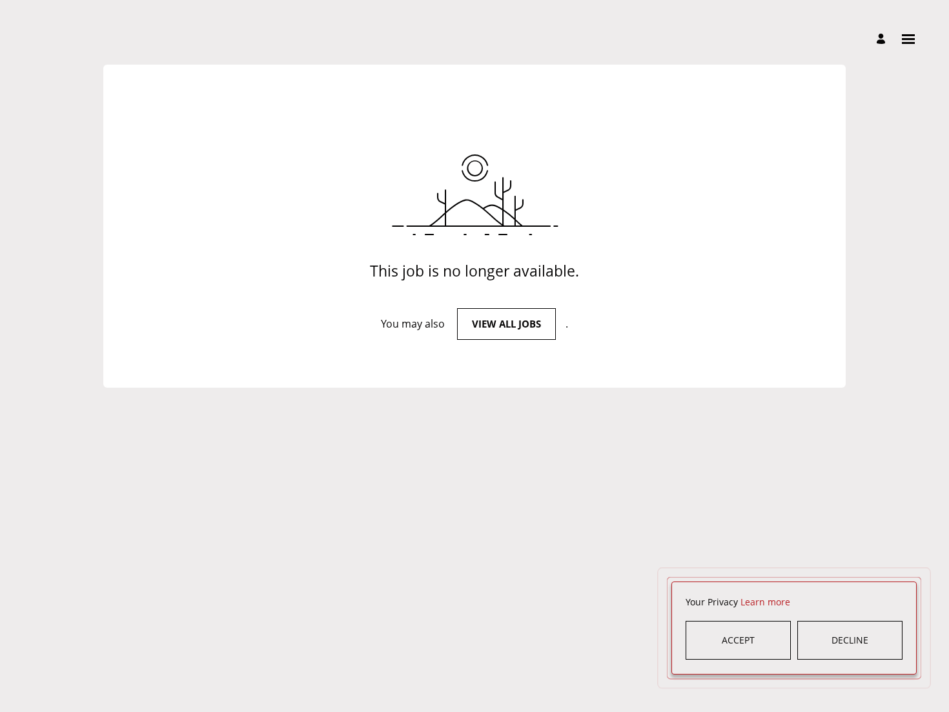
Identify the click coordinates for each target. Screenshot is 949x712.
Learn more (765, 602)
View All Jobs (506, 323)
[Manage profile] (883, 39)
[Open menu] (908, 39)
